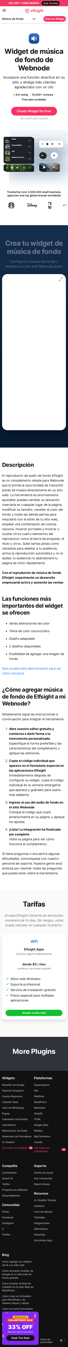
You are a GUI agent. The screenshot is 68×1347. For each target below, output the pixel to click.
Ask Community (43, 1178)
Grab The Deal (20, 1338)
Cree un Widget (55, 18)
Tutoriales (39, 1217)
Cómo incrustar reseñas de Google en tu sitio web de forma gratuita (17, 1274)
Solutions (39, 1205)
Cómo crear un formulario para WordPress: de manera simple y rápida (16, 1299)
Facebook (7, 1217)
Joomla (38, 1142)
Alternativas (41, 1228)
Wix (36, 1090)
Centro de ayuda (43, 1172)
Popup (6, 1113)
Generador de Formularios (17, 1136)
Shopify (38, 1113)
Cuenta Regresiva (12, 1096)
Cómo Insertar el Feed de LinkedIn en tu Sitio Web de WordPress (17, 1287)
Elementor (39, 1107)
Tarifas (6, 1184)
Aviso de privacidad (46, 1341)
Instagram (8, 1223)
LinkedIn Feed (10, 1101)
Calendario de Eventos (15, 1119)
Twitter (6, 1234)
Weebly (38, 1130)
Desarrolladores (11, 1195)
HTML (37, 1119)
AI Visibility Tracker (45, 1200)
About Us (7, 1178)
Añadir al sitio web (34, 1012)
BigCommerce (42, 1136)
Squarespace (41, 1084)
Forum (5, 1211)
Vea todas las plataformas (49, 1149)
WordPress (40, 1101)
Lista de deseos (43, 1211)
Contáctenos (9, 1172)
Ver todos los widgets (17, 1147)
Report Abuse (42, 1184)
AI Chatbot (8, 1142)
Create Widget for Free (34, 111)
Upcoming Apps (43, 1240)
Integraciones (42, 1223)
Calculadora (9, 1124)
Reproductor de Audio (14, 1130)
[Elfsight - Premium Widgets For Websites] (34, 10)
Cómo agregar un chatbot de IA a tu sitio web (17, 1263)
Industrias (40, 1234)
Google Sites (41, 1124)
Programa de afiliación (15, 1189)
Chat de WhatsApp (13, 1107)
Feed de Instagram (13, 1090)
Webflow (39, 1096)
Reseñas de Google (13, 1084)
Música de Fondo (13, 18)
